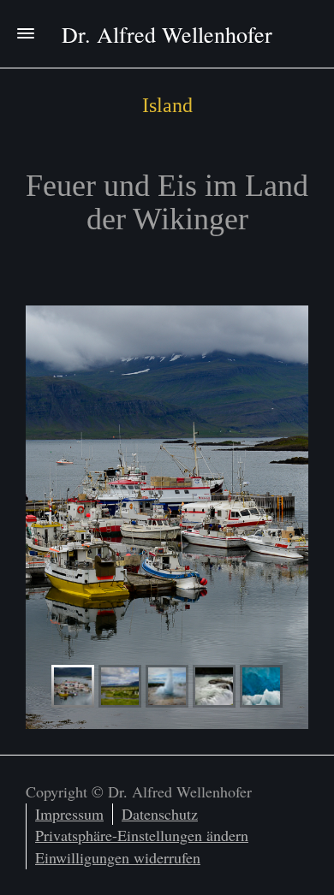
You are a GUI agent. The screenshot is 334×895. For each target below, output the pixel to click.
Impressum (69, 813)
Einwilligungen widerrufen (117, 857)
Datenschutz (160, 813)
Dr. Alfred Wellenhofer (167, 34)
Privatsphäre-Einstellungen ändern (141, 835)
